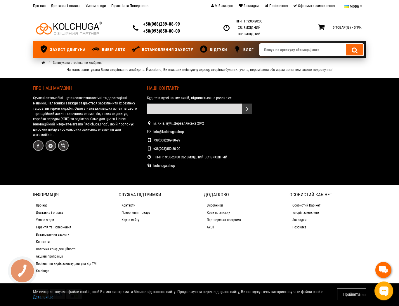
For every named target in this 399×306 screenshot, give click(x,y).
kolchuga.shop (164, 165)
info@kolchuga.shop (168, 132)
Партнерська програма (224, 220)
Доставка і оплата (65, 6)
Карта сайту (130, 220)
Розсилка (299, 227)
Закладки (299, 220)
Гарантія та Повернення (130, 6)
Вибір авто (114, 49)
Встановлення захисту (167, 49)
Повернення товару (136, 213)
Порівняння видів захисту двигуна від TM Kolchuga (66, 267)
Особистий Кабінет (306, 205)
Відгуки (218, 49)
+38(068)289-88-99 (161, 24)
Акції (210, 227)
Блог (248, 49)
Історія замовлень (306, 213)
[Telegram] (51, 145)
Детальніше (43, 297)
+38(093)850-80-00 (161, 31)
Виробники (215, 205)
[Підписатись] (247, 109)
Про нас (39, 6)
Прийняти (351, 294)
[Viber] (63, 145)
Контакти (43, 242)
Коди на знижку (218, 213)
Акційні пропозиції (49, 256)
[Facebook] (38, 145)
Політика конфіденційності (56, 249)
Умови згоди (96, 6)
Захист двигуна (68, 49)
